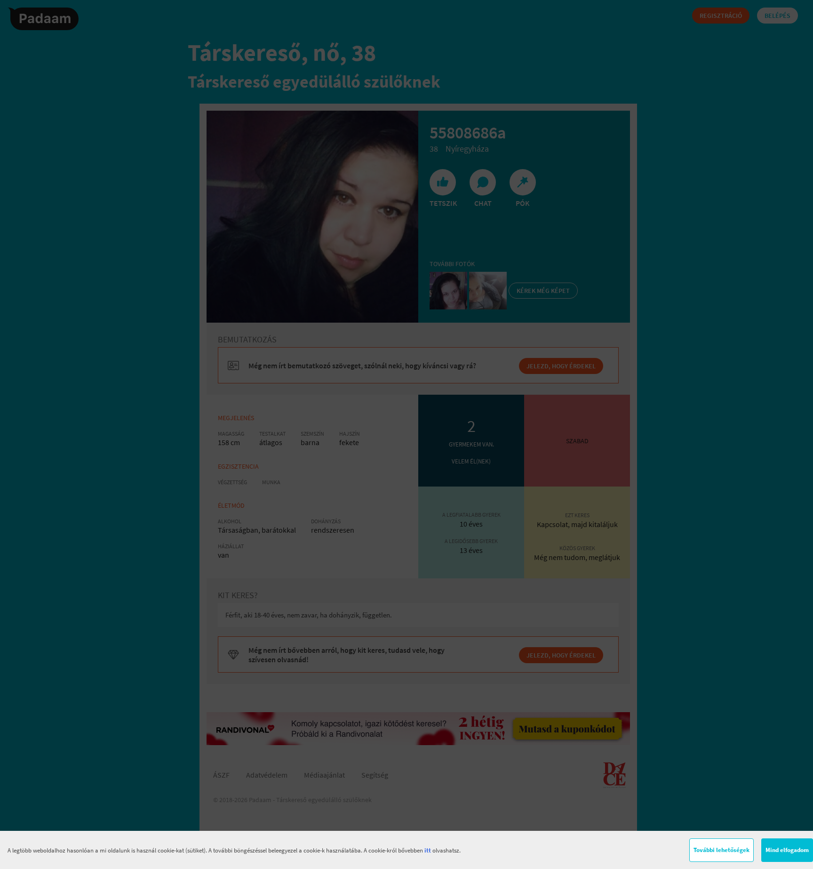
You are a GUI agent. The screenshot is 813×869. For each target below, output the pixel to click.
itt (427, 850)
